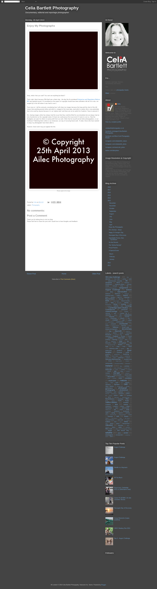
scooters (126, 402)
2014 (109, 198)
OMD (126, 384)
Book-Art (119, 302)
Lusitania (127, 373)
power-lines (114, 393)
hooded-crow (128, 359)
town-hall (120, 420)
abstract (107, 279)
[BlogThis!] (54, 202)
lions (121, 371)
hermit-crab (108, 357)
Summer (110, 416)
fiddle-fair (113, 341)
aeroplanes (108, 282)
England (115, 336)
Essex (123, 336)
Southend (117, 411)
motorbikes (128, 378)
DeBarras (115, 327)
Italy (121, 366)
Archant (115, 286)
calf (122, 306)
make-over (108, 375)
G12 (130, 346)
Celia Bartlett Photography (52, 8)
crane (107, 325)
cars (115, 313)
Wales (113, 427)
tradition (107, 422)
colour (130, 320)
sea (116, 404)
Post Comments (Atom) (68, 279)
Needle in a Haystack (120, 467)
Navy (106, 382)
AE (126, 281)
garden (122, 348)
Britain (115, 304)
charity (120, 316)
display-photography (111, 329)
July (110, 216)
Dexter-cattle (125, 327)
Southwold (126, 411)
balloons (107, 293)
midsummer (129, 376)
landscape (108, 369)
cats (120, 315)
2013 (109, 200)
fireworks (108, 343)
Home (64, 274)
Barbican (127, 293)
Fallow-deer (121, 338)
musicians (112, 380)
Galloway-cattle (113, 348)
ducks (121, 333)
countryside (123, 324)
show (128, 406)
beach (125, 295)
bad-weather (122, 292)
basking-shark (109, 295)
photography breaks (123, 90)
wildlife (108, 432)
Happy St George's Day (116, 232)
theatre (126, 416)
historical (120, 357)
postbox (128, 392)
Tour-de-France (109, 420)
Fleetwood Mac (111, 344)
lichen (109, 371)
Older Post (96, 274)
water (120, 427)
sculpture (108, 404)
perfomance (109, 388)
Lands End (127, 368)
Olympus (117, 384)
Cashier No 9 (124, 313)
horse (110, 361)
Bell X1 (120, 297)
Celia (118, 104)
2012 (109, 263)
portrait (121, 392)
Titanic (107, 418)
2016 (109, 192)
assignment (123, 288)
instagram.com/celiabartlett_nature (116, 141)
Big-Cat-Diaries (110, 299)
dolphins (128, 331)
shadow (115, 406)
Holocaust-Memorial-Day (113, 359)
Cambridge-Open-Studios (118, 308)
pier (115, 392)
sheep (122, 406)
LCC (116, 369)
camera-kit (124, 309)
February (112, 256)
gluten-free (108, 350)
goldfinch (119, 350)
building (123, 304)
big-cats (121, 299)
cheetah (127, 316)
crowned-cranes (115, 325)
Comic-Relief (111, 322)
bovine (126, 302)
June (111, 219)
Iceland (127, 361)
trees (126, 422)
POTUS (107, 393)
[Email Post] (48, 202)
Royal (113, 400)
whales (110, 430)
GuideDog (126, 354)
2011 (109, 265)
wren (111, 436)
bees (106, 297)
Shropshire (108, 408)
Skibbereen (108, 409)
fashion (121, 339)
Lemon (123, 369)
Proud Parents (113, 248)
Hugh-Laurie (119, 361)
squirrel (120, 413)
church (122, 318)
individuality (108, 363)
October (112, 208)
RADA (116, 395)
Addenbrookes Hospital (115, 281)
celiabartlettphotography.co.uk (114, 128)
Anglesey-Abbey (119, 284)
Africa (118, 282)
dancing (123, 325)
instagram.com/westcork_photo (115, 147)
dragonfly (107, 333)
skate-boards (125, 408)
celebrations (128, 315)
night (116, 382)
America (126, 282)
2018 (109, 187)
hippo (114, 357)
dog (110, 331)
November (112, 206)
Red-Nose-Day (125, 397)
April (111, 224)
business (109, 306)
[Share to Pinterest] (60, 202)
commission (120, 322)
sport (107, 413)
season (125, 404)
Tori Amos (127, 418)
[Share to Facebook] (58, 202)
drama (115, 333)
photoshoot (124, 390)
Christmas (113, 318)
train (115, 421)
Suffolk (130, 414)
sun (117, 416)
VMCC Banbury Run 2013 (122, 528)
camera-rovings (111, 311)
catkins (115, 315)
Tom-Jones (114, 418)
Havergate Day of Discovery (117, 235)
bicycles (127, 297)
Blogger (103, 585)
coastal (115, 320)
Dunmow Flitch (118, 334)
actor (130, 279)
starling (127, 413)
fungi (124, 346)
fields (120, 341)
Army (121, 286)
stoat (106, 414)
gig (128, 348)
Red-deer (116, 397)
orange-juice (120, 386)
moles (108, 378)
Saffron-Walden (111, 402)
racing (110, 395)
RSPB (119, 400)
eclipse (127, 334)
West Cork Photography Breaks (124, 428)
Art (127, 286)
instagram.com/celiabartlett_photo (115, 144)
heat (121, 356)
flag (131, 343)
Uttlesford (109, 425)
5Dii (128, 277)
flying (127, 344)
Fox (113, 346)
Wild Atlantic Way (123, 430)
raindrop (129, 395)
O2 (122, 382)
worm (106, 436)
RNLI (127, 399)
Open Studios (109, 386)
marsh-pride (128, 375)
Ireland (108, 365)
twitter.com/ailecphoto (112, 150)
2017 (109, 190)
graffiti (127, 352)
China (106, 318)
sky (115, 409)
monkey (114, 378)
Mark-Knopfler (117, 375)
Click (107, 93)
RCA (109, 397)
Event (130, 336)
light (115, 371)
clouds (107, 320)
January (112, 259)
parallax (128, 386)
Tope (120, 418)
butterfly (116, 306)
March (111, 254)
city (129, 318)
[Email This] (52, 202)
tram (121, 421)
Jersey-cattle (108, 368)
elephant (108, 336)
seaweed (108, 406)
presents (121, 393)
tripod (111, 423)
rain (121, 395)
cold (123, 320)
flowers (120, 344)
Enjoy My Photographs (116, 227)
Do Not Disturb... (114, 242)
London (107, 373)
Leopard (130, 369)
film (128, 341)
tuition (118, 423)
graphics (107, 354)
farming (114, 339)
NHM (111, 382)
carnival (107, 313)
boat (112, 302)
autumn (129, 290)
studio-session (122, 414)
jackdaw (127, 366)
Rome (106, 400)
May (110, 222)
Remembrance (109, 399)
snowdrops (108, 411)
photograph (122, 388)
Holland (128, 357)
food (106, 346)
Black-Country (125, 301)
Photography (36, 205)
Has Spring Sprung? (115, 245)
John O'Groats (118, 368)
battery (118, 295)
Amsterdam (108, 284)
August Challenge (112, 290)
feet (126, 339)
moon (120, 378)
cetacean (111, 316)
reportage (120, 399)
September (113, 211)
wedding (128, 427)
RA (106, 395)
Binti (128, 299)
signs (116, 408)
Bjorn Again (116, 301)
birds (107, 301)
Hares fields (115, 356)
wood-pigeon (109, 435)
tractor (128, 420)
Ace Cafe (117, 279)
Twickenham (126, 423)
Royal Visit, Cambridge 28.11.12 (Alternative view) (122, 488)
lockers (128, 371)
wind (119, 433)
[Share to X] (56, 202)
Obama (127, 382)
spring (113, 413)
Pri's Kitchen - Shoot (115, 230)
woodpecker (119, 435)
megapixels (121, 376)
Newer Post (31, 274)
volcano (107, 427)
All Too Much (118, 477)
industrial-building (119, 363)
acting (124, 279)
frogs (118, 346)
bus (131, 304)
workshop (127, 435)
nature (123, 380)
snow (127, 409)
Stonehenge (113, 414)
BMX (106, 302)
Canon (126, 311)
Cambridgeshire (110, 309)
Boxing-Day (108, 304)
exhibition (111, 338)
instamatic (127, 363)
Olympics (108, 384)
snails (121, 409)
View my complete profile (113, 122)
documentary (127, 329)
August (111, 214)
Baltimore (117, 293)
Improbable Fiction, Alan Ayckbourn (116, 238)
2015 (109, 195)
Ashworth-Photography (111, 288)
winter (126, 433)
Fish (114, 343)
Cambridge (128, 306)
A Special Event (114, 250)
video (128, 425)
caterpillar (108, 315)
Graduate (119, 352)
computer (113, 324)
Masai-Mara (111, 376)
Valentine (120, 425)
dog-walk (118, 331)
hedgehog (127, 356)
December (112, 203)
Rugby (127, 400)
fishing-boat (122, 343)
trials (106, 423)
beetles (113, 297)
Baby (111, 292)
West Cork (108, 429)
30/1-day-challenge (112, 277)
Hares (107, 356)
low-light (116, 373)
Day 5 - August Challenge (122, 538)
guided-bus (117, 354)
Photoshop (108, 392)
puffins (128, 393)
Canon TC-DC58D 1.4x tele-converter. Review (122, 498)
